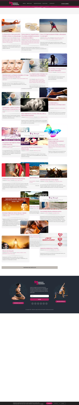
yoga (28, 44)
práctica (3, 41)
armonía (41, 79)
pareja (59, 146)
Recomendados (32, 181)
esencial (22, 41)
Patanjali (34, 82)
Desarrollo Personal (10, 110)
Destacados (13, 214)
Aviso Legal (35, 309)
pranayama (63, 72)
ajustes (42, 403)
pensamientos (31, 42)
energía (38, 40)
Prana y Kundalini (7, 251)
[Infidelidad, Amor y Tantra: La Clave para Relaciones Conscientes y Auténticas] (15, 98)
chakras (17, 252)
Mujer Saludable (55, 144)
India (63, 37)
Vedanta (52, 38)
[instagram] (71, 6)
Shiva (15, 41)
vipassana (4, 42)
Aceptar (49, 403)
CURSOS (27, 150)
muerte (56, 146)
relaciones (57, 181)
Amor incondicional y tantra (49, 248)
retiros (35, 208)
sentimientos (36, 42)
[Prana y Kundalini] (15, 242)
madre (39, 81)
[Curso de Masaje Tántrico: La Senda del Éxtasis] (34, 169)
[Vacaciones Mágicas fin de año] (34, 227)
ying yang (10, 42)
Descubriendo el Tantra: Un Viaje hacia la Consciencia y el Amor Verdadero (53, 69)
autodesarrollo (57, 108)
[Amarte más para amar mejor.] (53, 171)
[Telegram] (60, 12)
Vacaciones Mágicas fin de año (30, 236)
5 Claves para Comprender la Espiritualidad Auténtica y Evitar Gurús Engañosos (52, 104)
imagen (11, 40)
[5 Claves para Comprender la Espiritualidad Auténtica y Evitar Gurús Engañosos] (53, 94)
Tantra (20, 41)
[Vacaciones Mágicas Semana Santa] (53, 202)
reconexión (63, 146)
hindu (37, 41)
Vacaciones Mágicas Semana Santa (50, 211)
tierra (22, 44)
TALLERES (9, 146)
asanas (55, 37)
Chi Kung (33, 80)
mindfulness (4, 215)
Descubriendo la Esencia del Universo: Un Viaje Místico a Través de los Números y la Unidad (34, 75)
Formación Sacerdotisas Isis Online (13, 178)
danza (44, 80)
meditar (19, 40)
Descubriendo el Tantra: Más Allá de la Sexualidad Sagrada (33, 114)
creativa (15, 38)
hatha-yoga (33, 41)
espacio (26, 41)
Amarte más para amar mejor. (49, 179)
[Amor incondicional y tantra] (53, 239)
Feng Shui (33, 81)
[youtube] (44, 303)
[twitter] (69, 6)
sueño (17, 41)
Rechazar (56, 403)
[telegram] (73, 6)
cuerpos (18, 38)
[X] (55, 12)
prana (3, 253)
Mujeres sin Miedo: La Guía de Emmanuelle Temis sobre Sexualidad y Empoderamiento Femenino (52, 141)
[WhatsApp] (58, 12)
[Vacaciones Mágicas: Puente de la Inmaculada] (34, 138)
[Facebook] (53, 12)
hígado (8, 40)
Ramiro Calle (47, 37)
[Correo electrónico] (62, 12)
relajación (8, 41)
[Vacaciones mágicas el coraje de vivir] (34, 198)
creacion (11, 38)
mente (24, 252)
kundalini (21, 252)
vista (7, 42)
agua (36, 39)
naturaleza (26, 42)
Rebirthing (36, 150)
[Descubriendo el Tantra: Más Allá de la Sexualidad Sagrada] (34, 105)
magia (18, 180)
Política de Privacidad (41, 309)
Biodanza (17, 146)
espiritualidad (22, 78)
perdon (8, 147)
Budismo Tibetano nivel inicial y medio (14, 213)
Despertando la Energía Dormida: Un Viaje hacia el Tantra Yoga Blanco (15, 76)
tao (39, 82)
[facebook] (67, 6)
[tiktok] (46, 303)
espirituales (4, 40)
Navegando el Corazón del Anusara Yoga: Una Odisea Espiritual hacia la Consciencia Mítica (34, 36)
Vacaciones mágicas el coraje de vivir (33, 206)
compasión (52, 145)
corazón (8, 38)
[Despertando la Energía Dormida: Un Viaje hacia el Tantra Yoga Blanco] (15, 66)
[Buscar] (55, 3)
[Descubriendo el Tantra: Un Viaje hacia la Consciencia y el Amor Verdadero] (53, 60)
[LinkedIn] (57, 12)
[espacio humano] (14, 1)
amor (39, 39)
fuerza (37, 81)
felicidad (29, 41)
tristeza (25, 44)
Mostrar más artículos (29, 267)
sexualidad (55, 213)
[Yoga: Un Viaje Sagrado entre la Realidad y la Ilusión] (53, 25)
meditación (15, 40)
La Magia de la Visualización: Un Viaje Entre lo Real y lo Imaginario (13, 35)
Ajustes (62, 403)
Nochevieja (36, 237)
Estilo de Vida (9, 37)
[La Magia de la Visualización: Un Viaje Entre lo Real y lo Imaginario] (15, 25)
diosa (56, 145)
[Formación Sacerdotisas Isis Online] (15, 170)
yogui (44, 82)
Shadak (46, 38)
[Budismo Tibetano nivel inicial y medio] (15, 204)
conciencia (4, 38)
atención (18, 37)
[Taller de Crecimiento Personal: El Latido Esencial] (15, 134)
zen (61, 38)
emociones (34, 40)
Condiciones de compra (49, 309)
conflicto (37, 80)
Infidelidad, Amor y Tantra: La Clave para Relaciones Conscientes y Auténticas (15, 108)
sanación (11, 41)
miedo (22, 42)
